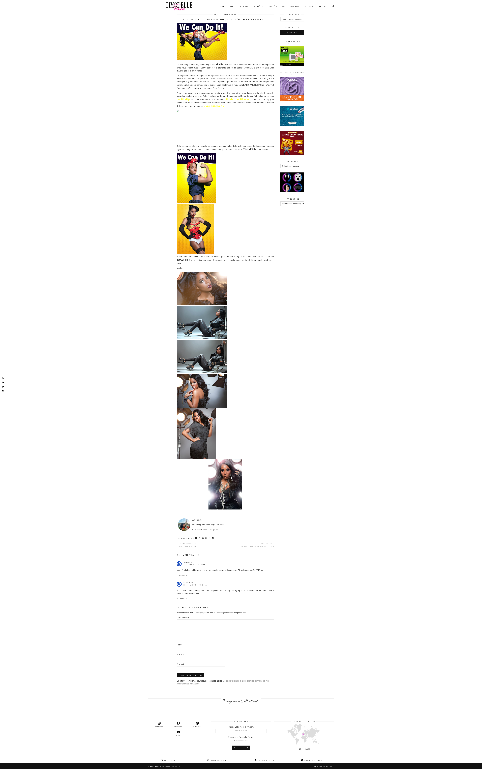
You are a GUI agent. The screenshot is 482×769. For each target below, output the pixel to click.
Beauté (244, 6)
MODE (233, 15)
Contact (323, 6)
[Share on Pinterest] (206, 538)
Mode (233, 6)
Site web (180, 664)
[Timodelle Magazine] (179, 6)
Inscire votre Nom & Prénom (241, 727)
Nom (179, 645)
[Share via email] (196, 538)
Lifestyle (295, 6)
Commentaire (183, 617)
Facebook (221, 79)
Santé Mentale (277, 6)
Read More (292, 32)
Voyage (309, 6)
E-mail (180, 654)
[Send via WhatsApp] (209, 538)
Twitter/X (171, 760)
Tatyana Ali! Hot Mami (186, 545)
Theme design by (323, 766)
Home (222, 6)
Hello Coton (232, 79)
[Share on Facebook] (199, 538)
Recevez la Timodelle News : (241, 737)
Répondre (183, 575)
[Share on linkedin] (212, 538)
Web (205, 530)
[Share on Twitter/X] (203, 538)
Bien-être (258, 6)
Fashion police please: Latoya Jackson (257, 545)
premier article (218, 76)
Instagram (213, 530)
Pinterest (312, 760)
